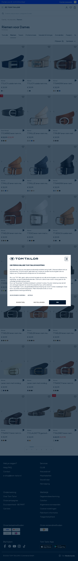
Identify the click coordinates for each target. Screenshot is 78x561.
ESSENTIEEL (20, 302)
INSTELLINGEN (39, 302)
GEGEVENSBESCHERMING (17, 295)
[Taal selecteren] (66, 259)
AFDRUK (30, 295)
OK (57, 302)
